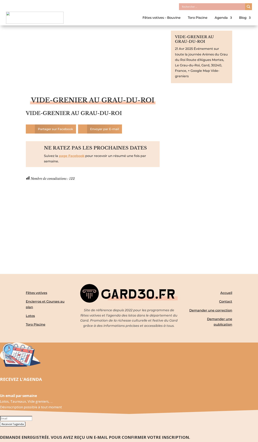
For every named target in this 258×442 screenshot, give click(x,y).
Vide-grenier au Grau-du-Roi (74, 113)
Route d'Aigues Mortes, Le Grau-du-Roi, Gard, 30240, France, (199, 65)
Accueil (226, 293)
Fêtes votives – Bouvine (162, 18)
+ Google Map (199, 71)
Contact (225, 301)
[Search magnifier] (248, 6)
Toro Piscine (197, 18)
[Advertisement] (93, 66)
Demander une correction (210, 310)
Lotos (30, 316)
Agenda (221, 18)
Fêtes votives (36, 293)
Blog (243, 18)
